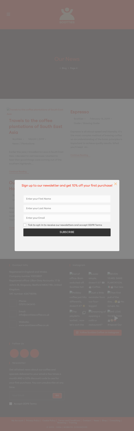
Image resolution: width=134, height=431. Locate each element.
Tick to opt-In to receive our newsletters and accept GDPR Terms (65, 225)
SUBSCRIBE (67, 232)
